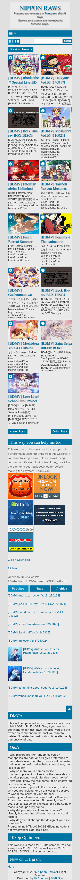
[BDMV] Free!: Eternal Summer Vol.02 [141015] (20, 241)
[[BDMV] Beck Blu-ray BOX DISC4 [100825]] (56, 277)
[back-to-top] (69, 709)
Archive (61, 588)
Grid (11, 42)
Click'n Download (19, 559)
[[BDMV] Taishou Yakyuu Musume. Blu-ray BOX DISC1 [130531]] (56, 170)
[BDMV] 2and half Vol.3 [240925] (29, 632)
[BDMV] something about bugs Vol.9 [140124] (37, 687)
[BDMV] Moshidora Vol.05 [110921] (56, 133)
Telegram (51, 13)
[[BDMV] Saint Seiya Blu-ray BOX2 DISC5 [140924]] (56, 330)
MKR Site (57, 878)
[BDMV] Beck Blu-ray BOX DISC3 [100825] (23, 135)
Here (11, 866)
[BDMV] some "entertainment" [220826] (33, 624)
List (17, 42)
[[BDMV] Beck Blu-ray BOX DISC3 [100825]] (23, 117)
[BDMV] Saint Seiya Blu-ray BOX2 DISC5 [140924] (56, 348)
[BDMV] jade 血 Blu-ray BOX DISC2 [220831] (37, 603)
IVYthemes (41, 878)
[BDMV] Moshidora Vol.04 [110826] (23, 345)
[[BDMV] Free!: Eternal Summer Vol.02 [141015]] (23, 223)
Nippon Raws (40, 7)
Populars (18, 588)
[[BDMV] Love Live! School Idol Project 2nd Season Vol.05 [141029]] (23, 383)
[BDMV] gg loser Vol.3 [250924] (28, 640)
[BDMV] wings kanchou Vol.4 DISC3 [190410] (37, 695)
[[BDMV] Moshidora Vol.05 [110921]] (56, 117)
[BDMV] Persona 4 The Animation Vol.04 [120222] (55, 241)
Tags (40, 588)
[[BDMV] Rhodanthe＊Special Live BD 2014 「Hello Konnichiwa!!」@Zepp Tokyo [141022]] (23, 64)
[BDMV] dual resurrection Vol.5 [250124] (34, 595)
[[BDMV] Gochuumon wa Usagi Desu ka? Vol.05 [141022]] (23, 277)
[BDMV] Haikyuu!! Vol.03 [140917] (55, 80)
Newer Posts (17, 431)
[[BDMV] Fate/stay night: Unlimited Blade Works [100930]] (23, 170)
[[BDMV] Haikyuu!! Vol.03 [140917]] (56, 64)
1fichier (12, 568)
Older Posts (60, 431)
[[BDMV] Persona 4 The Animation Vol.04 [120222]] (56, 223)
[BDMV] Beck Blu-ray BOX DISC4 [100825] (55, 295)
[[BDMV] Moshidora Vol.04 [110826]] (23, 330)
